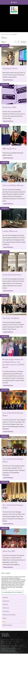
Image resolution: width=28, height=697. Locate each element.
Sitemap (3, 649)
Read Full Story (8, 80)
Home (3, 34)
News (15, 34)
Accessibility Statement (9, 650)
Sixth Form (9, 34)
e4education (17, 648)
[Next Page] (18, 42)
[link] (15, 42)
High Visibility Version (8, 651)
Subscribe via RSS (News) (13, 592)
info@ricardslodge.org (10, 641)
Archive (23, 42)
